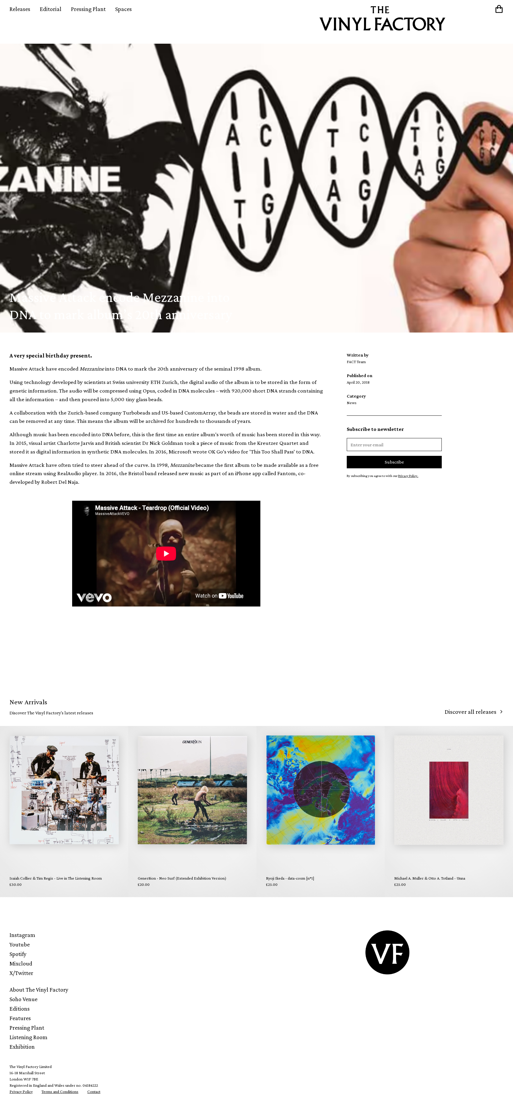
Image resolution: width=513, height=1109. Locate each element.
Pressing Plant (88, 9)
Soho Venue (23, 999)
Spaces (123, 9)
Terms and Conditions (60, 1091)
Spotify (18, 954)
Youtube (20, 944)
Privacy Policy (21, 1091)
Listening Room (29, 1037)
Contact (93, 1091)
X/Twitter (21, 973)
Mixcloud (21, 963)
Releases (20, 9)
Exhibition (22, 1046)
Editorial (50, 9)
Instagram (22, 935)
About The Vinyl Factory (39, 989)
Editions (20, 1008)
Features (20, 1018)
